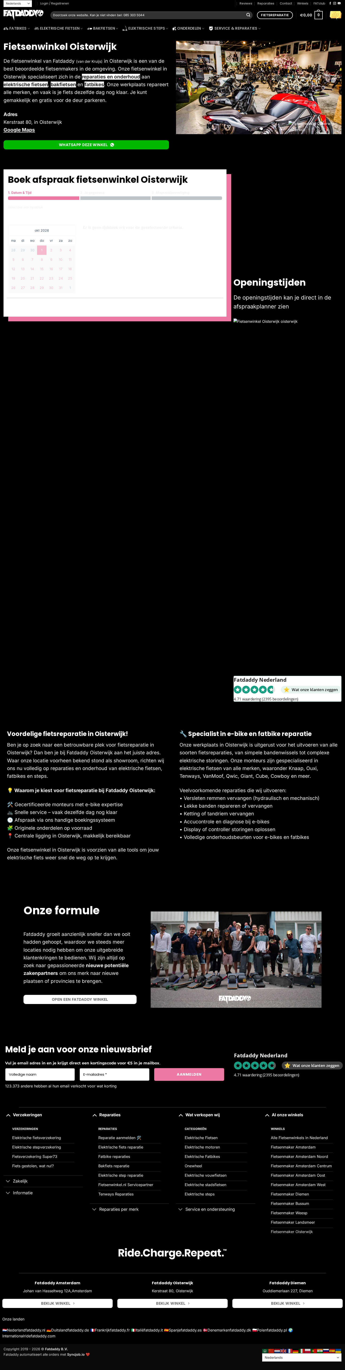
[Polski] (308, 1351)
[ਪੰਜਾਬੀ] (320, 1351)
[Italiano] (302, 1351)
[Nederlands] (277, 1351)
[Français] (290, 1351)
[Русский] (326, 1351)
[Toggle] (8, 1115)
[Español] (332, 1351)
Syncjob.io (76, 1354)
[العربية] (265, 1351)
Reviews (246, 3)
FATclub (319, 3)
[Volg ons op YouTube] (339, 3)
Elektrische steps (146, 28)
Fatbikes (18, 28)
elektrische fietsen (26, 84)
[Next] (332, 87)
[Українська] (338, 1351)
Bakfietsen (104, 28)
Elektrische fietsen (60, 28)
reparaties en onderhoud (111, 77)
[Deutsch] (296, 1351)
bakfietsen (63, 84)
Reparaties (265, 3)
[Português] (314, 1351)
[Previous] (185, 87)
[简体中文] (271, 1351)
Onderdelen (189, 28)
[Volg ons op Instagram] (334, 3)
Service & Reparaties (236, 28)
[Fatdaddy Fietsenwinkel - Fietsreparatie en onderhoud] (23, 15)
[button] (311, 15)
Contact (286, 3)
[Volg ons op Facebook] (330, 3)
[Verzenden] (248, 15)
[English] (283, 1351)
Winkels (302, 3)
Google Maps (19, 130)
